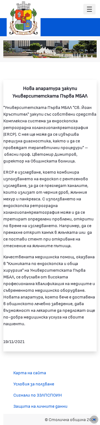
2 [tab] (61, 51)
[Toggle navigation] (89, 9)
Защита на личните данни (40, 406)
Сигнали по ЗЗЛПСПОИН (37, 394)
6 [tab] (83, 51)
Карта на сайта (29, 372)
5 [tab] (78, 51)
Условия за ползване (33, 383)
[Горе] (94, 420)
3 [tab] (67, 51)
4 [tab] (72, 51)
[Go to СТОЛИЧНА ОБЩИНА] (23, 18)
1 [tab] (55, 51)
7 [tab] (89, 51)
